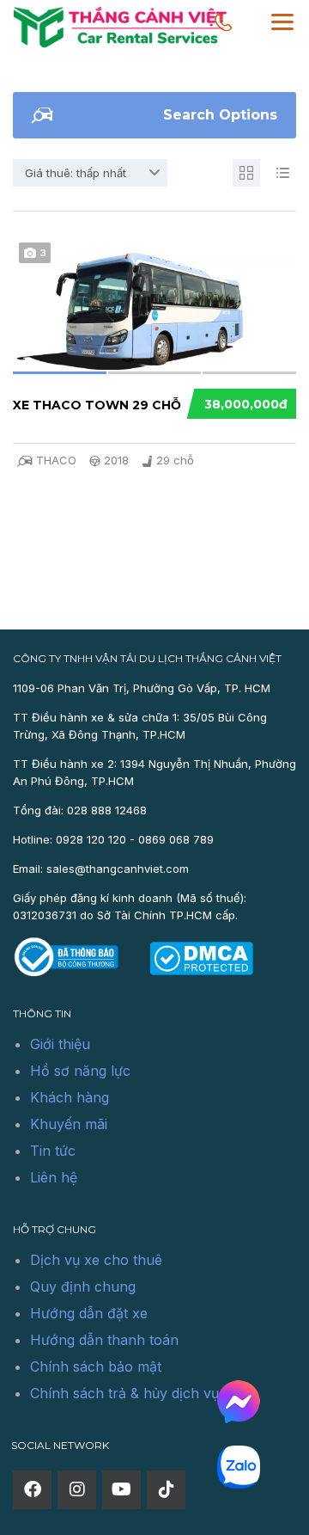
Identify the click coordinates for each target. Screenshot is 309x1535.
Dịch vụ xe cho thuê (96, 1259)
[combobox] (90, 173)
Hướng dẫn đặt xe (89, 1313)
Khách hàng (69, 1097)
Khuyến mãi (68, 1124)
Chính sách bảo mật (95, 1366)
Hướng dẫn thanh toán (104, 1339)
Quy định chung (83, 1286)
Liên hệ (53, 1177)
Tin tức (53, 1150)
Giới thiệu (60, 1044)
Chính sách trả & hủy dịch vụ (124, 1393)
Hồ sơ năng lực (80, 1070)
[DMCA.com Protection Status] (201, 957)
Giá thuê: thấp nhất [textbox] (75, 173)
